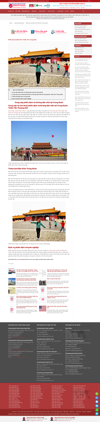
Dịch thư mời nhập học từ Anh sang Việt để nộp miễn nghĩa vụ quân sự (57, 270)
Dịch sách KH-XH (34, 407)
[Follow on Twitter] (87, 11)
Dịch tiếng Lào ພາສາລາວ (36, 388)
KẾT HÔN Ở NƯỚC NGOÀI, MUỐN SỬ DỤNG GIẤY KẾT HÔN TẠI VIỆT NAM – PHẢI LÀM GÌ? (83, 76)
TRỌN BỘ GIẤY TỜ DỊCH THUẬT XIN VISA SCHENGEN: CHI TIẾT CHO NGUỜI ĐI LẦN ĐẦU (82, 87)
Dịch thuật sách (78, 31)
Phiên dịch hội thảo (79, 47)
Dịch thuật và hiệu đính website (82, 29)
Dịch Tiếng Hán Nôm (56, 387)
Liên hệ (72, 11)
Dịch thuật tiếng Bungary (79, 407)
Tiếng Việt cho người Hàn (79, 391)
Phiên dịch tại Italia (56, 396)
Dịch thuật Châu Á (11, 1)
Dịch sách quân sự (35, 405)
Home (10, 23)
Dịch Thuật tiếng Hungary (37, 393)
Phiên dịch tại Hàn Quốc (57, 404)
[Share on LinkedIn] (42, 267)
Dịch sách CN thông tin (57, 385)
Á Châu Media (56, 414)
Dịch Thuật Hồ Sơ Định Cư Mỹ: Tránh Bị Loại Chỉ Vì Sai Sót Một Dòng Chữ (82, 93)
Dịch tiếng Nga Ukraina (14, 393)
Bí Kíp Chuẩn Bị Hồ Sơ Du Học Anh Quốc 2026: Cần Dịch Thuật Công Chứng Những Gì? (83, 98)
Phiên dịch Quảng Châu (57, 402)
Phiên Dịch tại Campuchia (79, 388)
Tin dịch (84, 411)
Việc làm (47, 1)
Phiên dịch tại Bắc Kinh (78, 404)
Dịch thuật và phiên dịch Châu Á (17, 111)
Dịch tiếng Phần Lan (13, 387)
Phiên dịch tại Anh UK (57, 398)
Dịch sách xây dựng (35, 402)
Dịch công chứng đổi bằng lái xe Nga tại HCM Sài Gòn (26, 307)
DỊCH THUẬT (78, 23)
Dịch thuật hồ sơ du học (78, 399)
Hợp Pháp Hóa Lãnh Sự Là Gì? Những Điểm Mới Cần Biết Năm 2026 (82, 104)
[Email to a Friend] (39, 267)
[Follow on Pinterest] (89, 11)
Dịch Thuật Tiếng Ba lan (36, 391)
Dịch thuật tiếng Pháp (14, 390)
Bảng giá (34, 11)
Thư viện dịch (18, 1)
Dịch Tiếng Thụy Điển (35, 385)
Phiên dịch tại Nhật (56, 407)
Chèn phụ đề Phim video (80, 38)
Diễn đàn (89, 411)
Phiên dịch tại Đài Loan (57, 395)
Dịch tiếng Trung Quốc (14, 388)
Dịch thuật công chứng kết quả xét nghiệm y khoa (57, 297)
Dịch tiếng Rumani (56, 393)
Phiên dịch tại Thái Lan (78, 387)
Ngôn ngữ (65, 411)
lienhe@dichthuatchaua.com (47, 336)
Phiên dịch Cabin (79, 49)
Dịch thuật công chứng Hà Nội (25, 411)
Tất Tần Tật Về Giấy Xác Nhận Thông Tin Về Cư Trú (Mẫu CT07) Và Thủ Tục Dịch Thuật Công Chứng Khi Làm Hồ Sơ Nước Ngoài (82, 69)
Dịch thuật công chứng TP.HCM (42, 411)
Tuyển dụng (60, 11)
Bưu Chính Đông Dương (73, 414)
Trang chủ (11, 11)
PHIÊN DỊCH (78, 45)
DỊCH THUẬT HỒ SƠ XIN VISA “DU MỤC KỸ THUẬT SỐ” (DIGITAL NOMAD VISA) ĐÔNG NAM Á (82, 81)
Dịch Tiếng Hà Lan (13, 398)
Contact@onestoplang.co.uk (75, 338)
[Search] (83, 11)
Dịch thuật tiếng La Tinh (78, 405)
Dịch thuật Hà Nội (41, 1)
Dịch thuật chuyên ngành (81, 25)
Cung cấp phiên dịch (26, 1)
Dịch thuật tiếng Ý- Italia (14, 396)
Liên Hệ (82, 7)
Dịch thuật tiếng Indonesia (37, 398)
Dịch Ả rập (12, 399)
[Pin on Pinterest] (41, 267)
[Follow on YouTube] (91, 11)
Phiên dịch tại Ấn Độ (78, 402)
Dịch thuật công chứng (80, 27)
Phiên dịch (72, 411)
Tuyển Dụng (72, 7)
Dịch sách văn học (35, 401)
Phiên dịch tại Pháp (56, 405)
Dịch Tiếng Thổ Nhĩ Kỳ (36, 396)
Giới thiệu (17, 11)
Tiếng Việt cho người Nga (79, 396)
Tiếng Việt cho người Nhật (79, 393)
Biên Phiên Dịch (25, 11)
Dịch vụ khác (51, 11)
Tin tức (67, 11)
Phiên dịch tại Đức (56, 401)
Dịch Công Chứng (33, 1)
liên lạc (17, 259)
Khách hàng (42, 11)
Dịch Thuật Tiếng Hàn (14, 404)
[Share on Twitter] (37, 267)
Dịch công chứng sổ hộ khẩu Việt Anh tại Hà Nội (58, 288)
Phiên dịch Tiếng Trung (57, 399)
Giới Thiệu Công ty (64, 7)
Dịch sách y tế (34, 404)
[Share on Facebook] (36, 267)
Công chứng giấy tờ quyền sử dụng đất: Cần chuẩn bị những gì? (82, 63)
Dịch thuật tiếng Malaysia (57, 391)
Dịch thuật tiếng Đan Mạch (37, 395)
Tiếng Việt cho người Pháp (79, 398)
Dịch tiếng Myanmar (78, 401)
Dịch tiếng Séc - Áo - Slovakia (59, 390)
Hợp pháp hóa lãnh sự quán (81, 33)
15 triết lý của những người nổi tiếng (26, 287)
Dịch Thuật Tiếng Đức (14, 395)
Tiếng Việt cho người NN (79, 390)
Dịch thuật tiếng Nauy (36, 390)
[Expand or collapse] (11, 90)
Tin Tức (78, 7)
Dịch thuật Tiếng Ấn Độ (14, 405)
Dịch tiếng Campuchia (35, 387)
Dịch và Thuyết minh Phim (81, 40)
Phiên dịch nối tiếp (79, 51)
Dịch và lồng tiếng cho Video (81, 42)
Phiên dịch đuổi (78, 53)
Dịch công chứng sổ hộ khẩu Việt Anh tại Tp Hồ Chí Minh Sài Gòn (27, 297)
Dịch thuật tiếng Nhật (14, 391)
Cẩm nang (78, 411)
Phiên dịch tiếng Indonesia (79, 385)
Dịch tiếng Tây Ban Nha (14, 401)
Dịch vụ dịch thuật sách (53, 278)
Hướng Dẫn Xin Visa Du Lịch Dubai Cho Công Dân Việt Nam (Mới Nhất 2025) (26, 280)
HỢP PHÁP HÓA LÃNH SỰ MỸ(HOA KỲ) (57, 307)
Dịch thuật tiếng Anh (14, 385)
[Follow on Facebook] (85, 11)
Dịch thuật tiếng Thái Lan (15, 407)
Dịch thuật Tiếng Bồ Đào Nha (15, 402)
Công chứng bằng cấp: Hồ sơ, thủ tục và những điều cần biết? (82, 59)
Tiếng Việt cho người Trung (79, 395)
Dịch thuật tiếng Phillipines (58, 388)
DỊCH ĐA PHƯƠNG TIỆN (81, 36)
